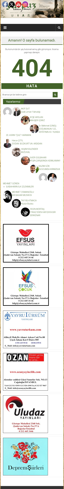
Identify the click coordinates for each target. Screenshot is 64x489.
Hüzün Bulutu (27, 203)
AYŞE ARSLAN (36, 117)
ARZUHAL (25, 152)
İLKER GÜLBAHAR (38, 157)
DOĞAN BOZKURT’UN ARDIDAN (27, 143)
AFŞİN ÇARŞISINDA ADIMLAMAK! (45, 160)
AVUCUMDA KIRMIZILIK (50, 169)
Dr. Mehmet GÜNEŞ (47, 126)
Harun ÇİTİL (17, 140)
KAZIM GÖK (44, 166)
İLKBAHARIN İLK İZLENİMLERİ (20, 186)
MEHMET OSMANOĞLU (23, 192)
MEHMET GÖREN (11, 183)
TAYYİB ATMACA (29, 200)
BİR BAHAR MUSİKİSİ (22, 195)
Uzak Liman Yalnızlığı (30, 112)
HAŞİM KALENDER (29, 149)
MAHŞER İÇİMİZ (37, 120)
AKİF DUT (25, 109)
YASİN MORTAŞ (37, 209)
